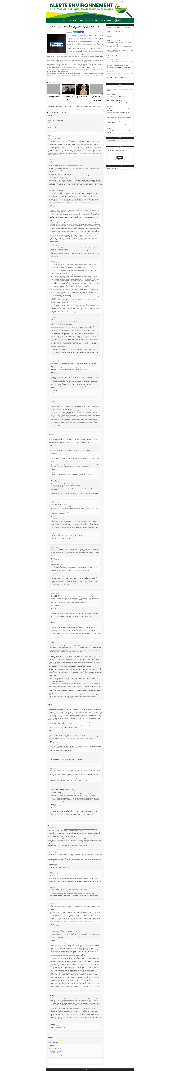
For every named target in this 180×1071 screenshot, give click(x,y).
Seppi (49, 115)
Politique (62, 20)
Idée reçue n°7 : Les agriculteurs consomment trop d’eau (118, 115)
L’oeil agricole (95, 20)
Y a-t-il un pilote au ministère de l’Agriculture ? (120, 67)
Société (75, 20)
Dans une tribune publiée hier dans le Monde (77, 35)
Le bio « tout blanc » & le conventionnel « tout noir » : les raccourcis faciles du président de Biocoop (75, 27)
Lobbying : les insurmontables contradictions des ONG (118, 112)
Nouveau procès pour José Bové (54, 97)
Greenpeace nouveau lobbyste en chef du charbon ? (118, 124)
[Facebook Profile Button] (120, 20)
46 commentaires (74, 30)
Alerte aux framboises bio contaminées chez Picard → (90, 106)
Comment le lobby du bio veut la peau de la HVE (121, 65)
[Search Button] (113, 20)
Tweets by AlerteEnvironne (112, 168)
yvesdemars (53, 453)
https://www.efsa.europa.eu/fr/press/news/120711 (63, 855)
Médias (88, 20)
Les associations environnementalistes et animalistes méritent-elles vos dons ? (96, 98)
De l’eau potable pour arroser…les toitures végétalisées (118, 86)
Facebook (81, 32)
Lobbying (69, 20)
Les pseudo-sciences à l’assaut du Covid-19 (82, 97)
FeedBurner (122, 159)
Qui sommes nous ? (106, 20)
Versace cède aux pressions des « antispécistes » (68, 98)
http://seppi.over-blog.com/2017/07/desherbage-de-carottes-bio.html (63, 130)
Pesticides (81, 20)
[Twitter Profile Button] (116, 20)
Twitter (75, 32)
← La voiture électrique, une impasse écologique (58, 106)
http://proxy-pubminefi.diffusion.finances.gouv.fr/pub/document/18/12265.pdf (80, 829)
